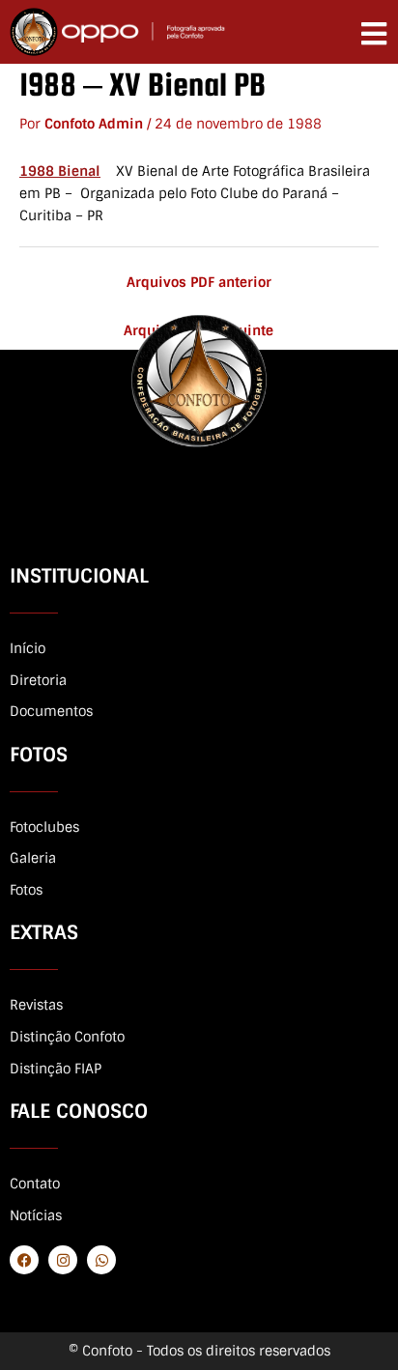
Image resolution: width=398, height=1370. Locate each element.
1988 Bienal (59, 171)
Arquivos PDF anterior (199, 282)
